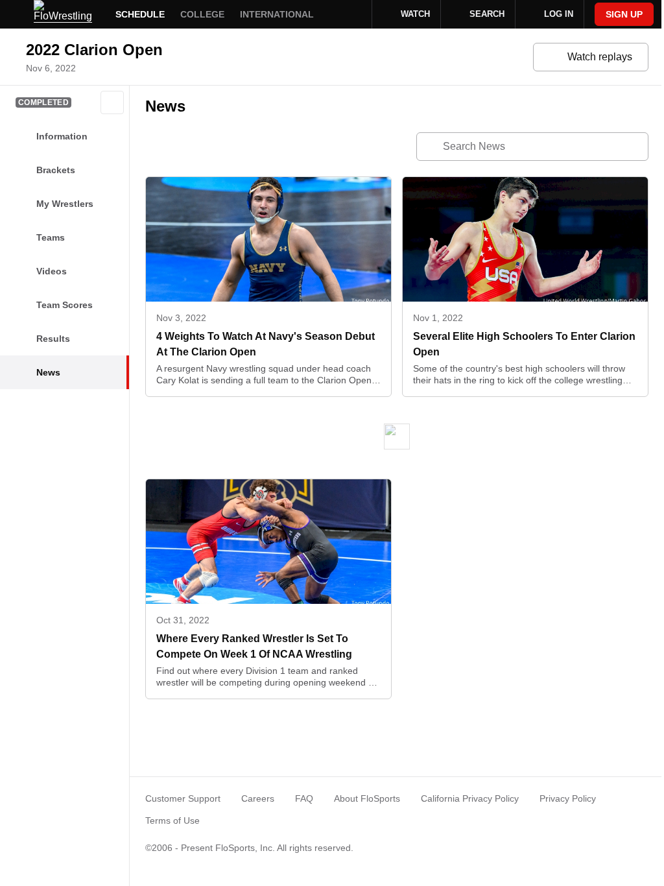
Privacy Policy (568, 798)
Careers (257, 798)
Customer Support (182, 798)
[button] (112, 102)
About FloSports (367, 798)
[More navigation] (353, 14)
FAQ (304, 798)
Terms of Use (172, 820)
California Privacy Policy (470, 798)
